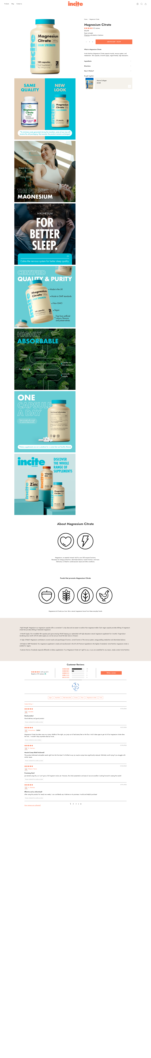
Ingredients (87, 61)
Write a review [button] (111, 673)
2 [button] (73, 804)
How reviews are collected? (32, 805)
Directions (87, 66)
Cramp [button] (76, 697)
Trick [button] (101, 697)
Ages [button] (50, 697)
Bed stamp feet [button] (67, 697)
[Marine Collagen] (89, 83)
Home (85, 19)
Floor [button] (82, 697)
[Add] (129, 86)
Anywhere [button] (57, 697)
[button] (6, 4)
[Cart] (146, 3)
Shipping (86, 35)
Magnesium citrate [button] (91, 697)
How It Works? (89, 71)
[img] (28, 709)
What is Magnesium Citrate (92, 49)
